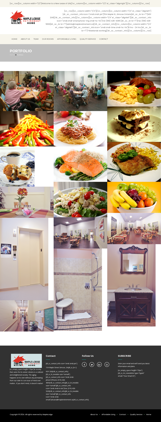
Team (36, 39)
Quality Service (88, 39)
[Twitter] (91, 364)
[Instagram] (107, 364)
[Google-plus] (99, 364)
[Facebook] (84, 364)
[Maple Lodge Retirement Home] (25, 17)
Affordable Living (66, 39)
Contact (103, 39)
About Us (25, 39)
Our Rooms (48, 39)
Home (14, 39)
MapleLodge (48, 414)
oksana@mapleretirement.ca (62, 400)
